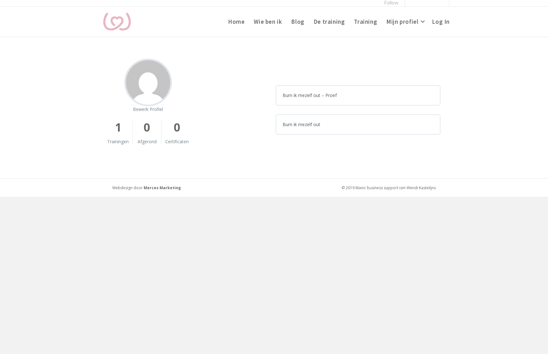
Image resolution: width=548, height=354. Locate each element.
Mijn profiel (402, 21)
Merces (151, 187)
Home (236, 21)
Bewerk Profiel (148, 109)
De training (329, 21)
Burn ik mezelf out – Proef (310, 95)
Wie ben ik (268, 21)
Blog (297, 21)
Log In (441, 21)
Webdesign (122, 187)
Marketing (170, 187)
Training (365, 21)
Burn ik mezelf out (301, 124)
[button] (422, 22)
